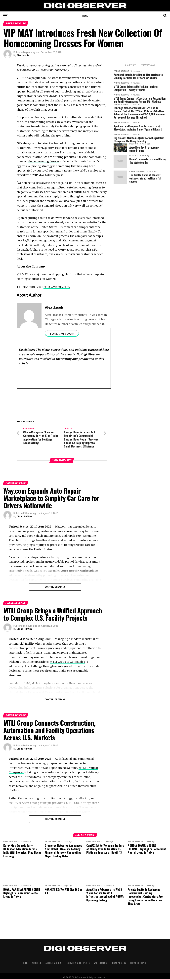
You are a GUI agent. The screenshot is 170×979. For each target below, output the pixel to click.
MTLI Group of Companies (67, 662)
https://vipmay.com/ (56, 287)
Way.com (60, 526)
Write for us (100, 963)
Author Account (54, 963)
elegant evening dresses (43, 161)
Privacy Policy (118, 963)
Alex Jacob (23, 55)
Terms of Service (138, 963)
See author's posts (62, 333)
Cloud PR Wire (24, 516)
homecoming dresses (30, 100)
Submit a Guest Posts (78, 963)
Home (85, 15)
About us (37, 963)
